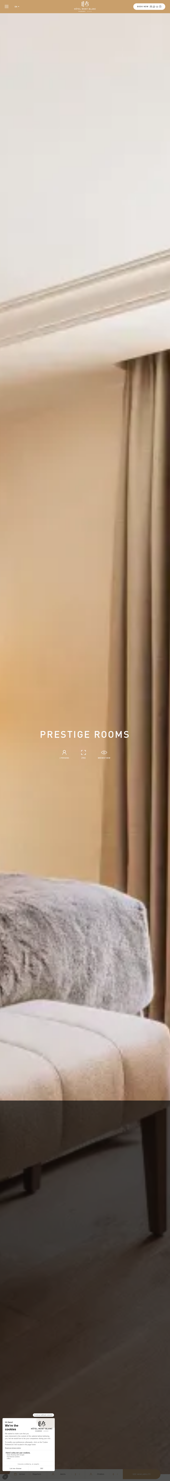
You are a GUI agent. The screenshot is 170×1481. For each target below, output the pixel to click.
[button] (17, 6)
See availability (142, 1474)
